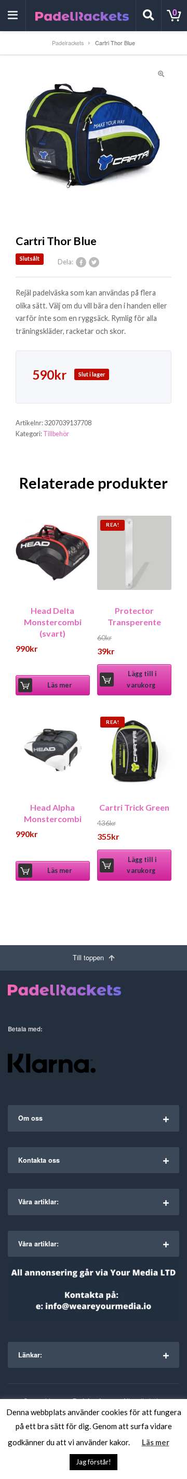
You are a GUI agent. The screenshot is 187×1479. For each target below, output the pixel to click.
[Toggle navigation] (13, 15)
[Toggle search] (149, 15)
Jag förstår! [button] (93, 1462)
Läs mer (59, 685)
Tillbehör (56, 434)
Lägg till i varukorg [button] (142, 679)
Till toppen (89, 957)
